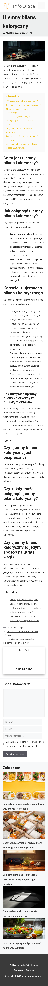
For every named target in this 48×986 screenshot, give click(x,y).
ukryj (19, 97)
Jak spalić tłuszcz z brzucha (22, 616)
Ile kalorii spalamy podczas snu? (24, 620)
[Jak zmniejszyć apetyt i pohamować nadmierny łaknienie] (24, 929)
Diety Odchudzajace (16, 627)
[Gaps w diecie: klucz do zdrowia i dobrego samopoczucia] (24, 897)
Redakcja (30, 970)
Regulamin (19, 970)
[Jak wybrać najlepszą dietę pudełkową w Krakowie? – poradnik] (24, 787)
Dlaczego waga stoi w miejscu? (24, 599)
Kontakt (34, 965)
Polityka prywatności (19, 965)
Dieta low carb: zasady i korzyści (24, 604)
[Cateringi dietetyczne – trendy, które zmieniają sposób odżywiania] (24, 826)
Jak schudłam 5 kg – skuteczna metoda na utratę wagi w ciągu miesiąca (20, 879)
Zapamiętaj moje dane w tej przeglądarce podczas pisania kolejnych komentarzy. (25, 744)
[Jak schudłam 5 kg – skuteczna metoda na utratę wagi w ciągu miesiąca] (24, 861)
